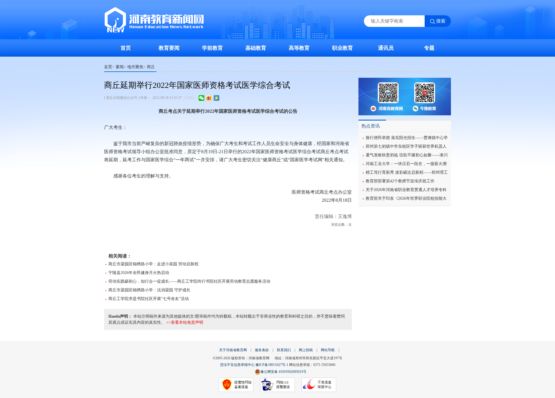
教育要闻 (169, 48)
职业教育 (342, 48)
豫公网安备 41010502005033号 (283, 372)
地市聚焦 (135, 66)
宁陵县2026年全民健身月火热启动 (138, 273)
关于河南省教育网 (233, 350)
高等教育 (299, 48)
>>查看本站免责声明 (184, 322)
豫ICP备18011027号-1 (272, 365)
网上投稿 (306, 350)
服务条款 (262, 350)
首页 (126, 48)
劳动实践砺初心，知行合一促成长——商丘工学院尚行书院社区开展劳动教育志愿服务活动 (189, 281)
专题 (429, 48)
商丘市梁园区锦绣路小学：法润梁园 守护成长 (149, 290)
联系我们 (284, 350)
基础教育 (255, 48)
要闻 (120, 66)
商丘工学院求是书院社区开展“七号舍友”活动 (148, 299)
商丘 (151, 66)
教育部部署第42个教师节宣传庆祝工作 (400, 181)
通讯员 (386, 48)
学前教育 (212, 48)
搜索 (440, 20)
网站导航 (328, 350)
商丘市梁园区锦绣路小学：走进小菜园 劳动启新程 (153, 264)
